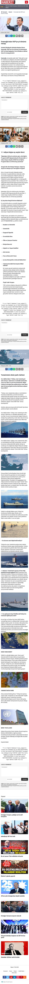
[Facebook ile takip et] (4, 977)
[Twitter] (9, 36)
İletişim (15, 971)
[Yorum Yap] (22, 36)
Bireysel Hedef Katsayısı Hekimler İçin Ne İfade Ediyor (17, 6)
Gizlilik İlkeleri (21, 971)
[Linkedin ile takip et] (14, 977)
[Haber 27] (8, 2)
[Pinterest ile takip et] (21, 977)
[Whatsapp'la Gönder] (14, 36)
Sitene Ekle (14, 972)
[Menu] (26, 2)
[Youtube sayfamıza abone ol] (11, 977)
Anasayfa (5, 971)
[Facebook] (6, 36)
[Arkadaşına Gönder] (17, 36)
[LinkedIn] (11, 36)
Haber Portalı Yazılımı (7, 981)
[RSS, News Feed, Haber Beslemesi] (24, 977)
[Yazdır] (19, 36)
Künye (10, 971)
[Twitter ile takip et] (7, 977)
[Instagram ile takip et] (18, 977)
